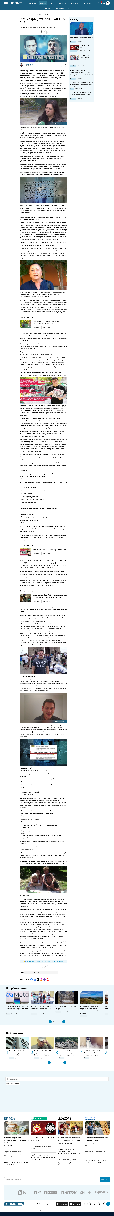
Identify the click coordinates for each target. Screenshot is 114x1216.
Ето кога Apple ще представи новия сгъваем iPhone (16, 1163)
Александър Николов (43, 972)
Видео (67, 8)
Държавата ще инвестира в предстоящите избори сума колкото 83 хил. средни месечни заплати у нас (16, 1154)
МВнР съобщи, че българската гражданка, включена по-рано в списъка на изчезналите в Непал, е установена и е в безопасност (68, 1053)
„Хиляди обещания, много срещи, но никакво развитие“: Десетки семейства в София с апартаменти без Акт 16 (18, 1053)
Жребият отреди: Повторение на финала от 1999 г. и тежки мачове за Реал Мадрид (43, 1157)
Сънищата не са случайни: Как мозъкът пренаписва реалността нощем (96, 1153)
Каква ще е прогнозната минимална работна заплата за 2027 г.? (16, 1140)
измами (27, 972)
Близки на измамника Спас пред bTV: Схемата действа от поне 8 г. (48, 322)
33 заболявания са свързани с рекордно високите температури (96, 1140)
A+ (66, 65)
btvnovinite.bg (62, 123)
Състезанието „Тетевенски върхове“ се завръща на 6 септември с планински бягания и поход (91, 1009)
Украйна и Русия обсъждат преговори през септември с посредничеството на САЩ (81, 84)
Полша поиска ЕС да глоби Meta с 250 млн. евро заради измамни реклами (17, 1008)
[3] (101, 3)
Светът (52, 3)
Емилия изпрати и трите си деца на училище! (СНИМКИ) (69, 1138)
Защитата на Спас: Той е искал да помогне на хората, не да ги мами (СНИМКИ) (50, 596)
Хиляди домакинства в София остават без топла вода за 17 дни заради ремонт (92, 1053)
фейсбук (34, 972)
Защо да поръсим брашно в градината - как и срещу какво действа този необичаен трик (68, 1162)
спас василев (54, 972)
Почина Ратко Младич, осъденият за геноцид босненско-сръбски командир (43, 1053)
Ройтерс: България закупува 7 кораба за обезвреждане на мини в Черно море (81, 94)
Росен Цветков (28, 64)
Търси (105, 1179)
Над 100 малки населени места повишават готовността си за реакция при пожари (86, 59)
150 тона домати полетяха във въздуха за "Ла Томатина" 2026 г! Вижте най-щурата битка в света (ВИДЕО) (69, 1151)
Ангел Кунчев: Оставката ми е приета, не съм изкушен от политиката (81, 38)
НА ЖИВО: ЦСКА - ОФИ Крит (85, 46)
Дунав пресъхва (49, 8)
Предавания (74, 3)
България (43, 3)
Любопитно (62, 3)
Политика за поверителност (23, 1210)
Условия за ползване (59, 1210)
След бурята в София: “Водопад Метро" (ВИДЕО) (66, 1007)
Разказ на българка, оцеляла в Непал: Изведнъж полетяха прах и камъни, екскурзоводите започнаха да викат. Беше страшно (81, 73)
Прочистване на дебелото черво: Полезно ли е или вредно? (95, 1161)
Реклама (12, 1210)
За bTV (6, 1210)
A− (62, 65)
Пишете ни (69, 1210)
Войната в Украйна (60, 8)
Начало (40, 14)
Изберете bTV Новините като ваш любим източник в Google (45, 961)
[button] (50, 1021)
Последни (32, 3)
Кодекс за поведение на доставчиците (42, 1210)
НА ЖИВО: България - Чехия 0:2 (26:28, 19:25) (41, 1148)
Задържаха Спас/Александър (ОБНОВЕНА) (50, 549)
